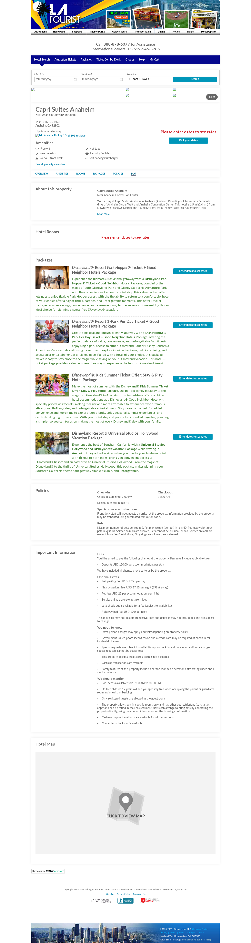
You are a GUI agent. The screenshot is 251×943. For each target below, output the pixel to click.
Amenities (62, 174)
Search (195, 79)
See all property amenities (50, 164)
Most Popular (208, 31)
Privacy (163, 932)
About (182, 932)
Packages (86, 59)
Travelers (132, 74)
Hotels (176, 31)
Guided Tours (119, 31)
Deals (190, 31)
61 (214, 97)
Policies (118, 174)
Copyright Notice (200, 929)
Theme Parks (97, 31)
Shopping (77, 31)
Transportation (143, 31)
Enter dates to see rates (193, 271)
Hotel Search (42, 59)
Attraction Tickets (65, 59)
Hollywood (59, 31)
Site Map (109, 894)
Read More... (104, 214)
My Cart (154, 59)
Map (133, 174)
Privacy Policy (123, 894)
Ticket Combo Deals (108, 59)
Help (142, 59)
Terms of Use (139, 894)
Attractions (40, 31)
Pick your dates (188, 140)
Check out (86, 74)
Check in (39, 74)
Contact (201, 932)
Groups (130, 59)
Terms (173, 932)
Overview (41, 174)
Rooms (80, 174)
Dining (161, 31)
